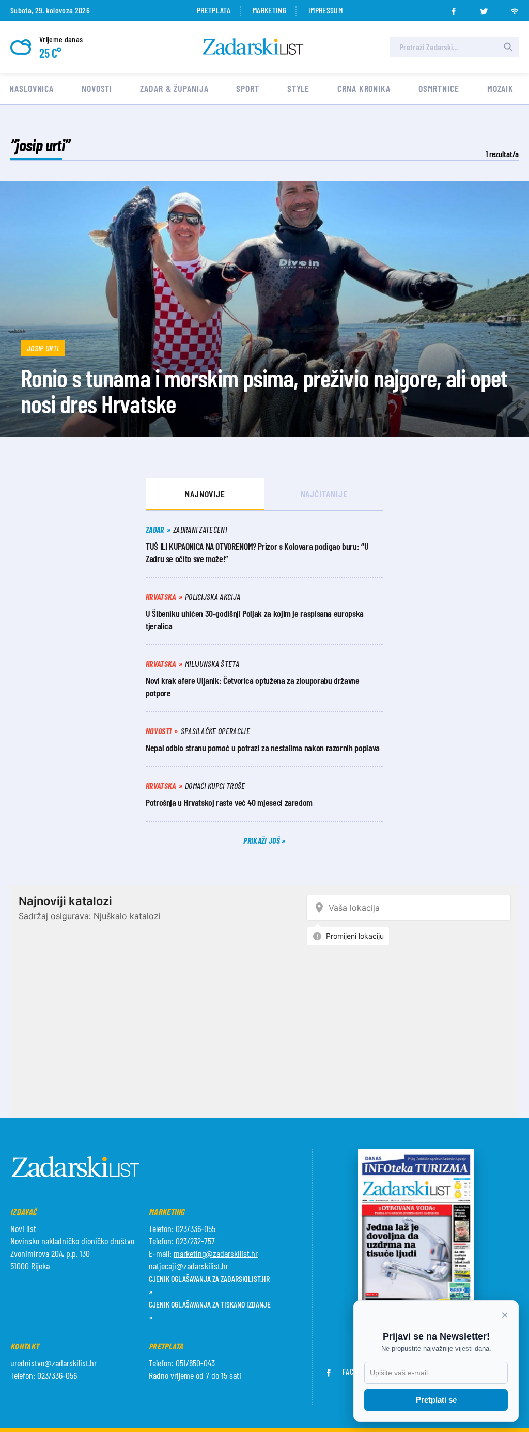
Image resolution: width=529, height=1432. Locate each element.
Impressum (325, 10)
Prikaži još (262, 840)
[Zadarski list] (253, 47)
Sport (247, 88)
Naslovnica (31, 88)
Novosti (97, 88)
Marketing (269, 10)
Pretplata (213, 10)
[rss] (514, 8)
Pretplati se (436, 1399)
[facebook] (453, 8)
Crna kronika (364, 88)
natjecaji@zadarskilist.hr (188, 1265)
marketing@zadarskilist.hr (216, 1253)
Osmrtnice (438, 88)
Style (298, 88)
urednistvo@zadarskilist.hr (53, 1362)
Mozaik (500, 88)
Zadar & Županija (174, 88)
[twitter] (484, 8)
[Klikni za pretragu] (508, 47)
